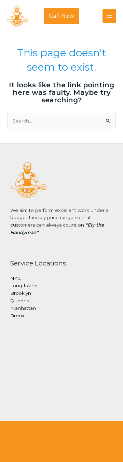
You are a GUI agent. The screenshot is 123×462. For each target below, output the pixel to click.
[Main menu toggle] (109, 16)
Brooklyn (20, 293)
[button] (61, 16)
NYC (15, 278)
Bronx (17, 315)
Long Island (24, 285)
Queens (19, 300)
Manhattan (23, 308)
